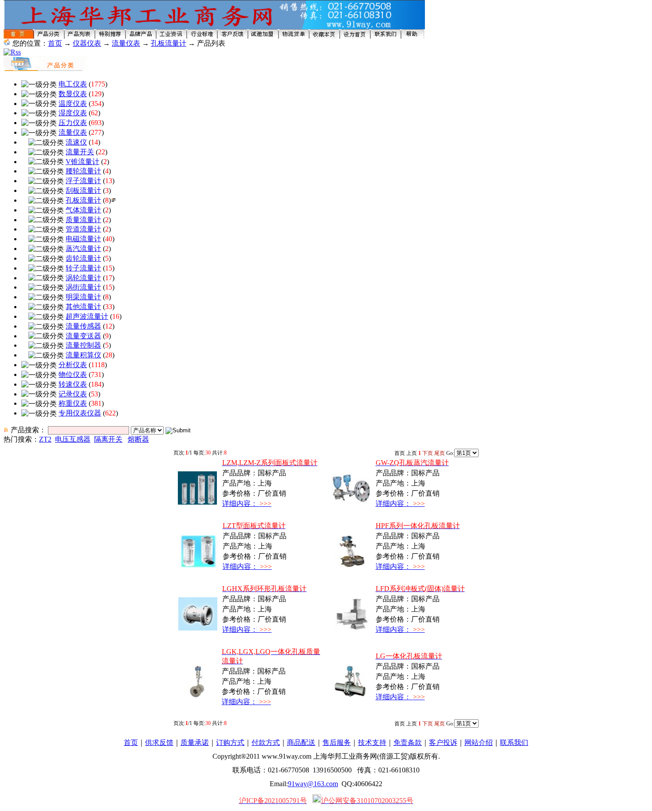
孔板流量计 (168, 43)
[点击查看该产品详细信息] (197, 502)
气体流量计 (83, 210)
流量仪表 (126, 43)
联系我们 (514, 742)
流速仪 (76, 142)
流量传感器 (83, 326)
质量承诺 (195, 742)
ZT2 (45, 439)
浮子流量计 (83, 180)
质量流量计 (83, 219)
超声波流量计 (87, 316)
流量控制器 (83, 345)
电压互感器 (72, 439)
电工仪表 (73, 84)
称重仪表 (73, 403)
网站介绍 (478, 742)
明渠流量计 (83, 297)
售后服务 (336, 742)
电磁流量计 (83, 239)
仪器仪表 (87, 43)
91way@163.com (313, 783)
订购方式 (230, 742)
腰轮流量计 (83, 171)
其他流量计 (83, 306)
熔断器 (138, 439)
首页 (55, 43)
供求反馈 (159, 742)
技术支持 (372, 742)
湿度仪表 (73, 113)
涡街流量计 (83, 287)
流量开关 (80, 152)
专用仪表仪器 (80, 413)
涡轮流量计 (83, 278)
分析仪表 (73, 364)
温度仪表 (73, 103)
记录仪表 (73, 394)
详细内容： (246, 503)
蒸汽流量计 (83, 248)
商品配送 (301, 742)
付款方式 (265, 742)
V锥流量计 (82, 161)
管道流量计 (83, 229)
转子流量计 (83, 268)
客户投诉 (443, 742)
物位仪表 (73, 374)
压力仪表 (73, 122)
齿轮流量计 (83, 258)
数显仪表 (73, 94)
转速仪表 (73, 384)
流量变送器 (83, 336)
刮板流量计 (83, 190)
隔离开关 (108, 439)
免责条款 (407, 742)
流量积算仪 (83, 355)
